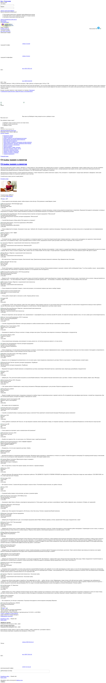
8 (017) (26, 666)
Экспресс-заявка (15, 91)
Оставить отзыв (4, 178)
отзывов (9, 196)
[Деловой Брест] (5, 22)
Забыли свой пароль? (6, 10)
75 (6, 198)
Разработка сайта (5, 618)
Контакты (31, 90)
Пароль (2, 6)
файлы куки (20, 680)
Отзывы (9, 91)
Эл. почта (3, 3)
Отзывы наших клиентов (14, 164)
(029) (27, 81)
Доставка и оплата (23, 91)
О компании (4, 91)
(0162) (26, 43)
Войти (12, 10)
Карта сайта (3, 620)
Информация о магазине (7, 616)
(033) (27, 68)
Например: (3, 132)
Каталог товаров (5, 133)
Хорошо (3, 681)
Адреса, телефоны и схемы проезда (9, 613)
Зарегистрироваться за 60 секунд (9, 19)
